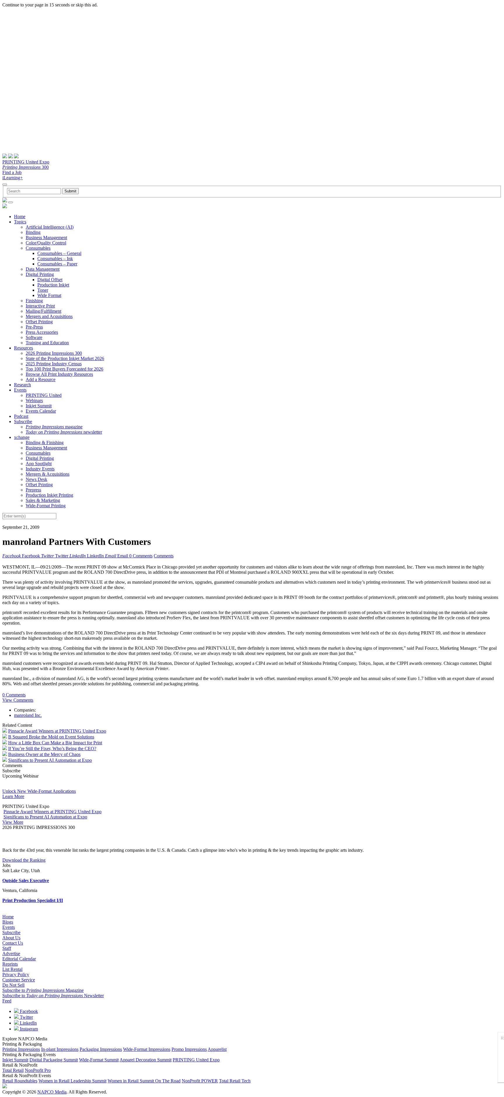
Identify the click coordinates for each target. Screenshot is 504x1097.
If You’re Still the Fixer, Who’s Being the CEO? (52, 748)
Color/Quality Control (46, 242)
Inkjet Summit (39, 405)
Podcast (21, 416)
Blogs (7, 921)
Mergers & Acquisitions (47, 474)
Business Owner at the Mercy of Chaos (44, 754)
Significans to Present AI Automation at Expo (50, 760)
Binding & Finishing (45, 442)
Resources (23, 347)
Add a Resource (40, 379)
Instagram (28, 1028)
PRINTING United (44, 395)
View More (12, 822)
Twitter (26, 1017)
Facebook (28, 1011)
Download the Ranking (24, 860)
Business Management (46, 237)
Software (34, 337)
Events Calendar (41, 410)
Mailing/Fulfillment (43, 311)
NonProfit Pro (38, 1070)
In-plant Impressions (59, 1049)
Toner (42, 290)
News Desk (36, 479)
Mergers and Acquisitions (49, 316)
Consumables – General (59, 253)
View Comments (17, 700)
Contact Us (12, 942)
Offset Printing (39, 321)
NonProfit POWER (200, 1080)
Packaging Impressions (101, 1049)
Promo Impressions (189, 1049)
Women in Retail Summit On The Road (144, 1080)
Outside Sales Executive (25, 880)
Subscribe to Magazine (43, 990)
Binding (33, 232)
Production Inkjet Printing (49, 495)
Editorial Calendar (19, 958)
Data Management (43, 269)
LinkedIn (28, 1022)
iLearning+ (12, 177)
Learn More (13, 796)
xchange (21, 437)
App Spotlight (39, 463)
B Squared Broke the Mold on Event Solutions (51, 736)
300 (25, 167)
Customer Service (18, 979)
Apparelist (217, 1049)
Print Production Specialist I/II (32, 900)
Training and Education (47, 342)
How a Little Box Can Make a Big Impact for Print (55, 742)
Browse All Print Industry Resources (59, 374)
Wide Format (49, 295)
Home (19, 216)
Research (22, 384)
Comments (164, 555)
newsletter (64, 432)
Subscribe (23, 421)
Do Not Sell (13, 985)
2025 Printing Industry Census (54, 363)
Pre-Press (34, 326)
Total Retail (13, 1070)
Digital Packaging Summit (53, 1059)
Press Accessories (42, 332)
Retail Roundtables (19, 1080)
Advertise (11, 953)
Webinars (34, 400)
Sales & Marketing (43, 500)
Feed (6, 1000)
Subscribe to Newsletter (53, 995)
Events (20, 389)
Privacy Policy (15, 974)
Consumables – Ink (55, 258)
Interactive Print (40, 305)
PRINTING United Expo (25, 161)
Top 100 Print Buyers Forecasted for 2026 (64, 368)
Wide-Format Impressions (146, 1049)
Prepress (33, 489)
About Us (11, 937)
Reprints (10, 964)
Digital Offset (49, 279)
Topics (20, 221)
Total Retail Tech (235, 1080)
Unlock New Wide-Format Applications (39, 791)
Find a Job (12, 172)
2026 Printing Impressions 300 (54, 353)
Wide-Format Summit (99, 1059)
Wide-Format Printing (46, 505)
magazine (54, 426)
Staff (6, 948)
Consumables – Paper (57, 263)
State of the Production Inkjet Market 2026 (65, 358)
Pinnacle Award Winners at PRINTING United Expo (57, 731)
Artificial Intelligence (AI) (50, 227)
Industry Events (40, 468)
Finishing (34, 300)
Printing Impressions (21, 1049)
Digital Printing (40, 274)
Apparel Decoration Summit (146, 1059)
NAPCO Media (51, 1091)
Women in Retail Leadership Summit (72, 1080)
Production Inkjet (53, 284)
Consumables (38, 248)
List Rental (12, 969)
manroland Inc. (28, 715)
